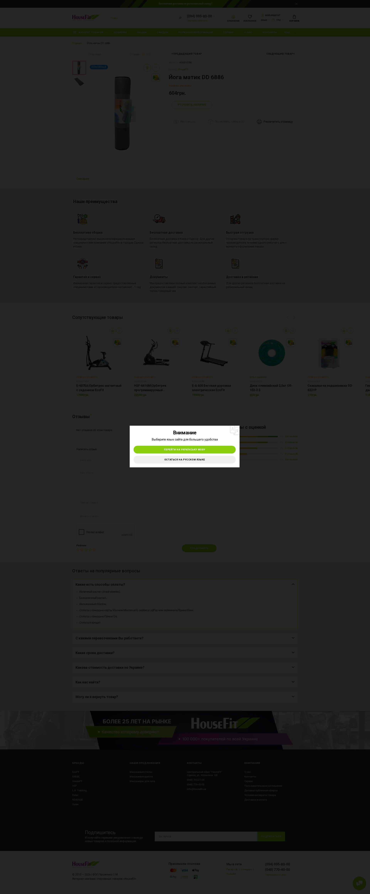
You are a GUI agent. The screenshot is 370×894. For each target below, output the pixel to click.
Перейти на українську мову (184, 449)
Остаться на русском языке (184, 459)
